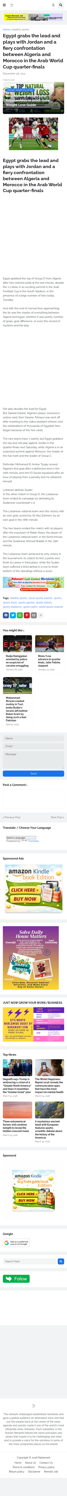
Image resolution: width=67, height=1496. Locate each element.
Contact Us (46, 1462)
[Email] (34, 615)
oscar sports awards (40, 598)
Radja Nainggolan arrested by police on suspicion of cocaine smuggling (17, 661)
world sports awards (51, 606)
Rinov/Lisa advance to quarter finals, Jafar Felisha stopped (49, 661)
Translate (33, 841)
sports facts (10, 602)
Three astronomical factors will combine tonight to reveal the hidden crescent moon (16, 1126)
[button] (4, 5)
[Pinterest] (27, 615)
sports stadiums (12, 606)
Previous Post (12, 817)
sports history (44, 602)
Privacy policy (46, 1467)
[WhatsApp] (20, 615)
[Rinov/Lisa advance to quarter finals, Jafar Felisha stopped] (49, 643)
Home (6, 29)
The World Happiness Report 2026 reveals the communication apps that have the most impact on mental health (49, 1086)
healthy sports (20, 29)
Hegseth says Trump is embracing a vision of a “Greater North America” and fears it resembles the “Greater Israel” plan (17, 1086)
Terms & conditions (24, 1467)
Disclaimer (34, 1471)
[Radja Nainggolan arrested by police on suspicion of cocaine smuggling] (17, 643)
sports (57, 598)
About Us (30, 1462)
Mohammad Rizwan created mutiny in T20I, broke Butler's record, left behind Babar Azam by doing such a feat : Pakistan (16, 709)
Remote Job (51, 1471)
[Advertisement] (33, 239)
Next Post (56, 817)
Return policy (16, 1471)
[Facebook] (6, 615)
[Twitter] (13, 615)
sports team (30, 606)
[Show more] (41, 615)
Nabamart (44, 1457)
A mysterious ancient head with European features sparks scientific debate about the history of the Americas (48, 1129)
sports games (26, 602)
